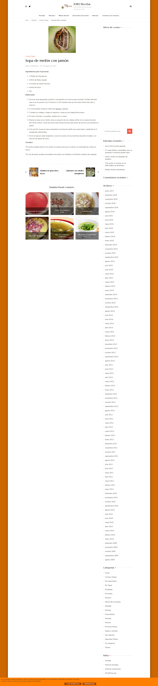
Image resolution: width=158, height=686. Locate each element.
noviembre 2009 (111, 547)
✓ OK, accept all (73, 684)
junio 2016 (109, 220)
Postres (108, 622)
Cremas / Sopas (30, 56)
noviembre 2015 (111, 249)
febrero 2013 (110, 386)
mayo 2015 (109, 274)
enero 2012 (109, 439)
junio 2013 (109, 369)
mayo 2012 (109, 423)
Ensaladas (108, 589)
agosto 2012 (110, 410)
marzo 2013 (109, 381)
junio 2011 (109, 468)
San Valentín (109, 635)
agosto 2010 (110, 510)
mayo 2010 (109, 522)
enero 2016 (109, 241)
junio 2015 (109, 270)
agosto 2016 (110, 212)
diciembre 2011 (111, 444)
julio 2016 (109, 216)
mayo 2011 (109, 473)
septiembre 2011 (111, 456)
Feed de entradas (111, 665)
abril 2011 (109, 477)
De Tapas (108, 585)
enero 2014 (109, 340)
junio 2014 (109, 319)
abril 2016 (109, 228)
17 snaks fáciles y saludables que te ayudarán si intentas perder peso (118, 151)
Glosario (108, 598)
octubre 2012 (110, 402)
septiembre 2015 (111, 257)
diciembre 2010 (111, 493)
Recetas (52, 15)
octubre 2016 (110, 203)
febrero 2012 (110, 435)
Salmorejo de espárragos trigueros (87, 236)
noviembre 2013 (111, 348)
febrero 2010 (110, 535)
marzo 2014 (109, 332)
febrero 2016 (110, 236)
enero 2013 (109, 390)
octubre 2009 (110, 551)
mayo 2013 (109, 373)
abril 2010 (109, 526)
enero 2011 (109, 489)
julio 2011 (109, 464)
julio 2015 (109, 265)
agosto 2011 (110, 460)
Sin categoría (110, 643)
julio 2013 (109, 365)
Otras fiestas (109, 614)
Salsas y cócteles (111, 631)
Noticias (95, 15)
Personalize (89, 684)
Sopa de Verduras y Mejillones (62, 236)
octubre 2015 (110, 253)
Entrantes (108, 594)
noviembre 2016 (111, 199)
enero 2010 (109, 539)
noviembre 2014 (111, 299)
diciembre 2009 (111, 543)
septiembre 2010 (111, 506)
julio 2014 (109, 315)
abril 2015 (109, 278)
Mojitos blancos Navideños (115, 169)
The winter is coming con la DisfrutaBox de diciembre (115, 164)
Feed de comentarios (113, 669)
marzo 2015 (109, 282)
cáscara (58, 109)
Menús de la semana (112, 602)
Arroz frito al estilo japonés (115, 146)
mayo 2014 (109, 323)
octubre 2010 (110, 502)
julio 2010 (109, 514)
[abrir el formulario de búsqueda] (130, 6)
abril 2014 (109, 328)
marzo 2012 (109, 431)
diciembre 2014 (111, 294)
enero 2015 (109, 290)
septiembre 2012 (111, 406)
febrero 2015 (110, 286)
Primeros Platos (111, 627)
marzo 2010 (109, 531)
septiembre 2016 (111, 207)
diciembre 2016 (111, 195)
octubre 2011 (110, 452)
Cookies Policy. (37, 681)
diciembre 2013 (111, 344)
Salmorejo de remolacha (37, 211)
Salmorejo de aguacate (37, 236)
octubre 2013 (110, 352)
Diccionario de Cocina (80, 15)
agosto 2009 (110, 560)
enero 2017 (109, 191)
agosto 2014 (110, 311)
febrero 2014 (110, 336)
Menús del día (64, 15)
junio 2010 (109, 518)
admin (27, 66)
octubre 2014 (110, 303)
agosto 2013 (110, 361)
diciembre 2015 (111, 245)
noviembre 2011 (111, 448)
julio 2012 (109, 415)
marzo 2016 (109, 232)
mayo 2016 (109, 224)
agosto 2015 (110, 261)
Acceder (108, 661)
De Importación (111, 581)
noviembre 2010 (111, 497)
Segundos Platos (111, 639)
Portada (42, 15)
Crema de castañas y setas (62, 211)
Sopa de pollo (87, 211)
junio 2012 (109, 419)
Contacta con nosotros (110, 15)
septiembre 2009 (111, 555)
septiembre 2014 (111, 307)
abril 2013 (109, 377)
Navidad (108, 606)
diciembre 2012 (111, 394)
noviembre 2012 (111, 398)
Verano (107, 647)
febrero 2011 (110, 485)
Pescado (108, 618)
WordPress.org (110, 673)
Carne (107, 573)
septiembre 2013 (111, 357)
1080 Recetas (82, 4)
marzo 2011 (109, 481)
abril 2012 (109, 427)
